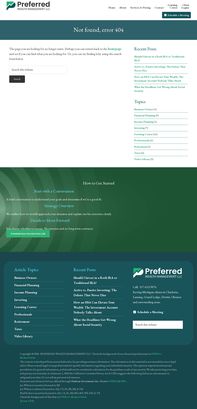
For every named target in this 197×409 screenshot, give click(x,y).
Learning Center (143, 134)
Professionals (142, 140)
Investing (139, 128)
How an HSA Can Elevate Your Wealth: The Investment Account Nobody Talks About (96, 307)
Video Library (142, 159)
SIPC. (124, 381)
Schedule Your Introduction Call (28, 233)
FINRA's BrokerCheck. (73, 397)
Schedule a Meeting (150, 312)
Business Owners (143, 109)
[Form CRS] (27, 401)
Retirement (140, 146)
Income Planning (143, 121)
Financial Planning (144, 115)
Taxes (137, 152)
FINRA (113, 381)
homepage (114, 49)
